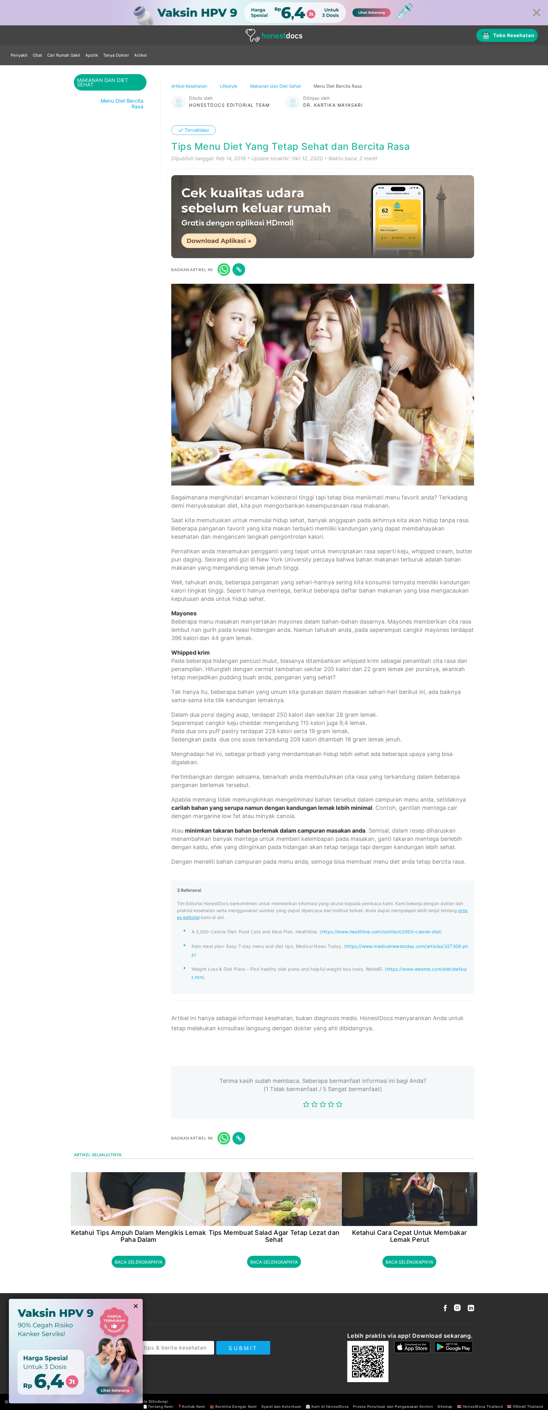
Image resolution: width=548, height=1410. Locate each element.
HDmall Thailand (528, 1406)
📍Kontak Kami (191, 1406)
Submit (243, 1348)
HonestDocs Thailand (483, 1406)
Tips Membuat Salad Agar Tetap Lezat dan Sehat (274, 1236)
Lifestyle (229, 86)
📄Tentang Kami (158, 1406)
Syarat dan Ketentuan (281, 1406)
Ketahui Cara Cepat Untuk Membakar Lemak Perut (409, 1236)
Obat (37, 55)
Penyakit (19, 55)
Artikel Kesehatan (189, 86)
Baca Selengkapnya (138, 1262)
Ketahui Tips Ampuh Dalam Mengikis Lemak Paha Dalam (138, 1236)
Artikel (140, 55)
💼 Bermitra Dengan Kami (233, 1406)
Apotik (91, 55)
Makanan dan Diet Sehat (276, 86)
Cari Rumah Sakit (63, 55)
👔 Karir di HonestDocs (327, 1406)
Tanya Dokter (116, 55)
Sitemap (445, 1406)
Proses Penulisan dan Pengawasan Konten (393, 1406)
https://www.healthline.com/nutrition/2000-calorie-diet (381, 931)
